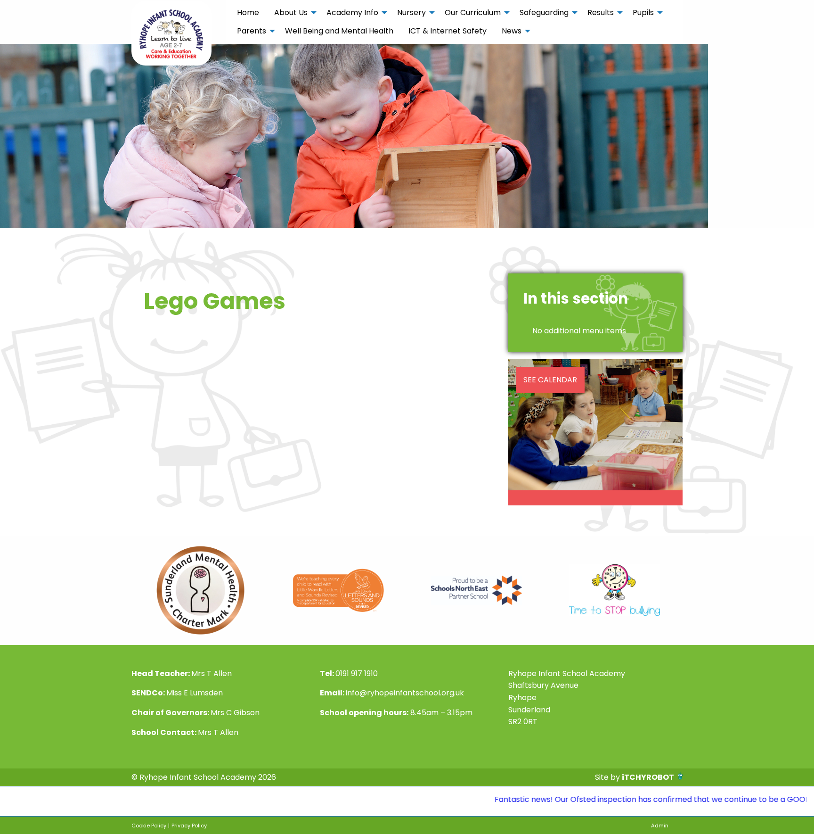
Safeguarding (544, 12)
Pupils (643, 12)
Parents (251, 30)
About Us (291, 12)
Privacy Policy (189, 825)
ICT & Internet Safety (447, 30)
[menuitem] (248, 13)
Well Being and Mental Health (339, 30)
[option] (200, 590)
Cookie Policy (148, 825)
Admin (659, 825)
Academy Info (352, 12)
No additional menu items (579, 330)
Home (248, 12)
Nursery (411, 12)
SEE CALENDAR (550, 379)
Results (600, 12)
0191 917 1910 (356, 673)
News (511, 30)
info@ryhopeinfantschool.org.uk (405, 692)
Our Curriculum (473, 12)
